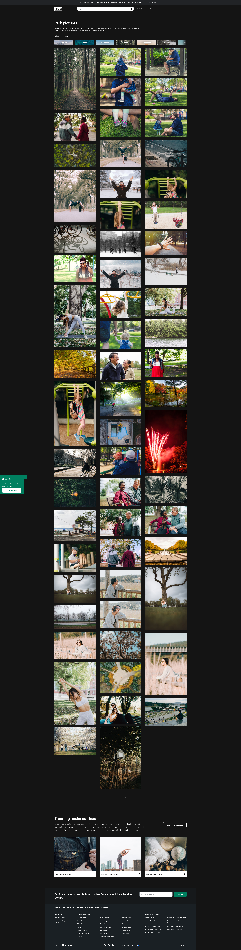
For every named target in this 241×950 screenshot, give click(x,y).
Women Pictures (82, 930)
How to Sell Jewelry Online (153, 929)
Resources (179, 8)
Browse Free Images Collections (60, 922)
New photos (154, 8)
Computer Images (127, 924)
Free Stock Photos (59, 917)
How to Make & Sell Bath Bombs (176, 917)
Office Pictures (81, 924)
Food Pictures (126, 921)
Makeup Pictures (127, 917)
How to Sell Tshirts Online (153, 932)
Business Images (82, 917)
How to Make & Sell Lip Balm (153, 926)
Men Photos (103, 930)
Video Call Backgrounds (107, 936)
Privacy (97, 907)
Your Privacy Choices (129, 945)
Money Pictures (104, 924)
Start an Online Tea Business (153, 921)
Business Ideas (149, 917)
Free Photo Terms (68, 907)
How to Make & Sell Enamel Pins (175, 922)
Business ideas (167, 8)
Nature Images (104, 921)
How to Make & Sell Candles (175, 929)
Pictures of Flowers (83, 933)
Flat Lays (79, 927)
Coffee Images (81, 921)
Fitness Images (126, 933)
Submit (180, 894)
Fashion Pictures (105, 917)
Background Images (105, 927)
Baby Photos (80, 936)
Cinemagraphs (126, 927)
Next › (126, 797)
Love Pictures (126, 930)
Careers (57, 907)
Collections (141, 8)
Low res (89, 108)
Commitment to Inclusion (84, 907)
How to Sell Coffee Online (175, 926)
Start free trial (12, 490)
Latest (56, 35)
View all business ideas (175, 825)
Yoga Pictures (104, 933)
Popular (66, 35)
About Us (104, 907)
